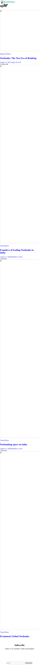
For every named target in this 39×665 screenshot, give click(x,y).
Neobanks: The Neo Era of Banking (18, 58)
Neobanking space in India (13, 444)
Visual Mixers (4, 246)
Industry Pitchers (5, 54)
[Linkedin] (13, 654)
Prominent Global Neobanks (14, 636)
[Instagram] (25, 654)
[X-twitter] (19, 654)
